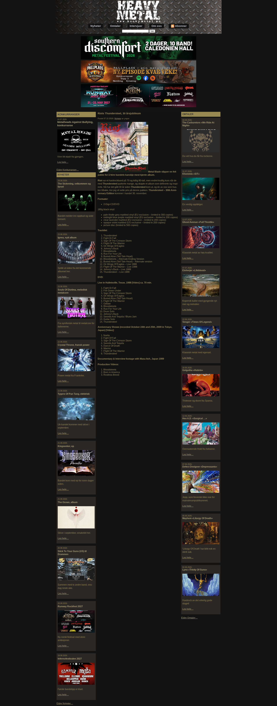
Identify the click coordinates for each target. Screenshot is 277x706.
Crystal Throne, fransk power (73, 345)
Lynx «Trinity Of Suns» (194, 569)
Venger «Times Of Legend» (197, 322)
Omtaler (115, 25)
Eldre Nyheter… (65, 703)
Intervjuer (136, 25)
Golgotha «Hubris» (192, 370)
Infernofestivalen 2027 (70, 658)
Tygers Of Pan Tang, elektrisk (74, 394)
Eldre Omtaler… (189, 618)
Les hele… (62, 162)
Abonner (181, 25)
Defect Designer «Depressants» (199, 466)
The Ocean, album (67, 502)
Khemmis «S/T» (191, 174)
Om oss (156, 25)
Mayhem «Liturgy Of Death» (197, 518)
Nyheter (95, 25)
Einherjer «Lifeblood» (194, 270)
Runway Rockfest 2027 (70, 606)
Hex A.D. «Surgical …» (194, 418)
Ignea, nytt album (67, 237)
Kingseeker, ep (66, 446)
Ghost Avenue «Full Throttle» (198, 222)
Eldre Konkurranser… (68, 170)
